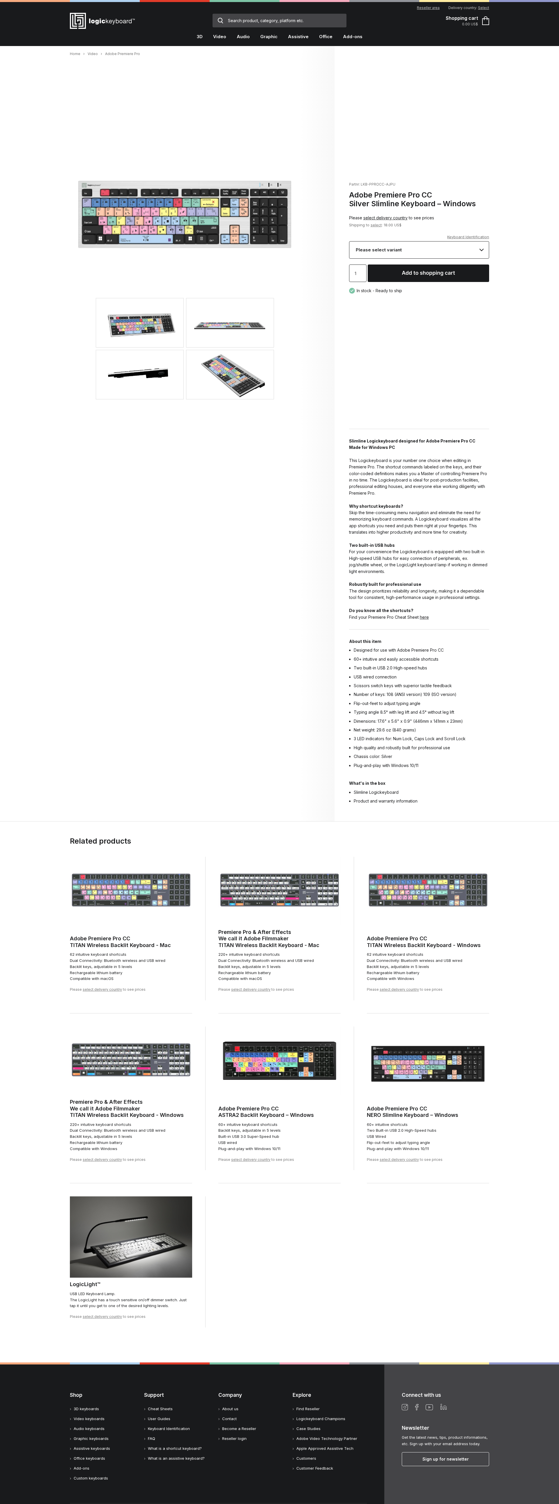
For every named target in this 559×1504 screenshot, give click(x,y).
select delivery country (385, 217)
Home (75, 54)
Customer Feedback (314, 1468)
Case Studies (308, 1428)
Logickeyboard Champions (320, 1418)
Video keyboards (89, 1418)
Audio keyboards (89, 1428)
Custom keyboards (91, 1478)
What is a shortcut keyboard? (175, 1448)
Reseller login (234, 1438)
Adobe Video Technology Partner (326, 1438)
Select (483, 8)
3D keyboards (86, 1408)
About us (230, 1408)
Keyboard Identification (468, 236)
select (376, 225)
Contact (229, 1418)
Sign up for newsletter (445, 1459)
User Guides (159, 1418)
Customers (306, 1458)
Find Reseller (308, 1408)
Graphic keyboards (91, 1438)
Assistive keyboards (92, 1448)
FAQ (151, 1438)
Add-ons (81, 1468)
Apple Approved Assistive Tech (324, 1448)
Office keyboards (89, 1458)
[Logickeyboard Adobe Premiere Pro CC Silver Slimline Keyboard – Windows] (185, 270)
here (424, 617)
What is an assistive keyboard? (176, 1458)
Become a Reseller (239, 1428)
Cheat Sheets (160, 1408)
